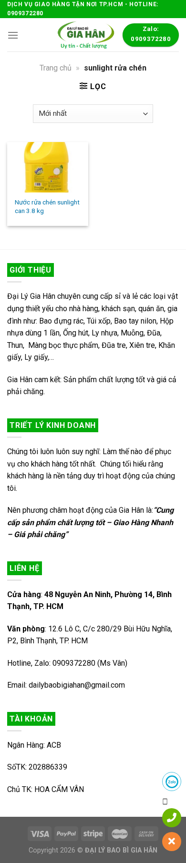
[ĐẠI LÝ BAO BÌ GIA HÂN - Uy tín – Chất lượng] (84, 35)
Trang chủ (56, 67)
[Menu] (13, 35)
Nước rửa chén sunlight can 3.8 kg (47, 206)
